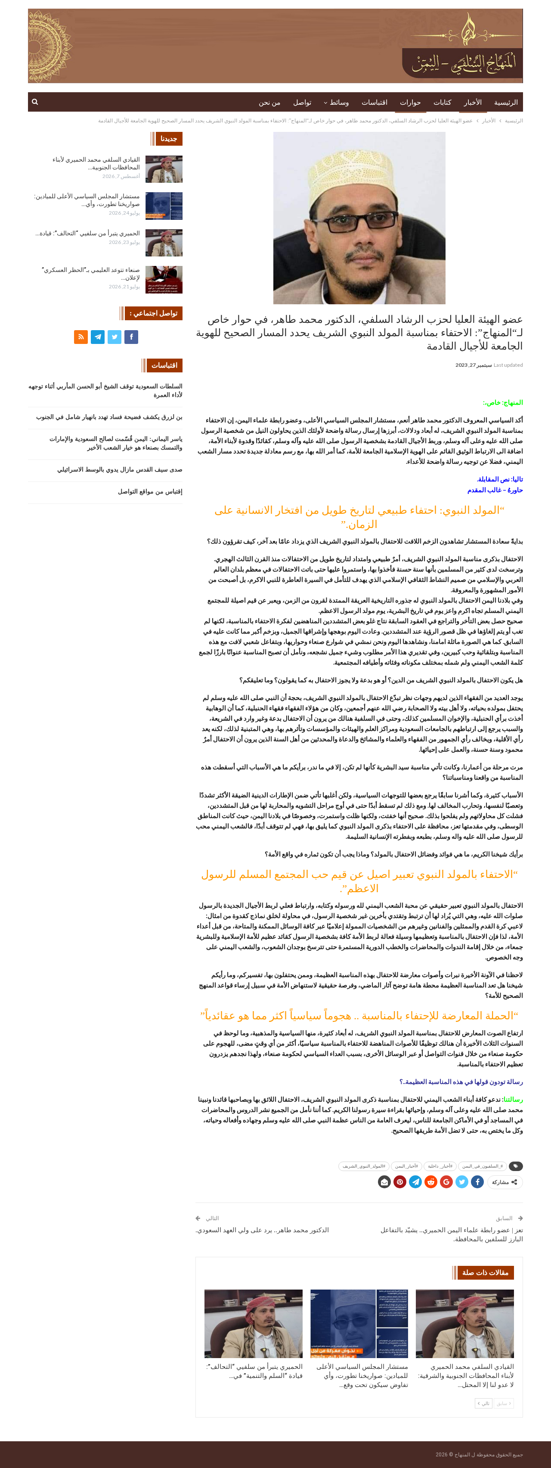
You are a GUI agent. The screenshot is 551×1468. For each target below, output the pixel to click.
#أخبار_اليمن (406, 1166)
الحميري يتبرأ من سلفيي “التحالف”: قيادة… (87, 233)
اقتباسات (374, 102)
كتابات (442, 102)
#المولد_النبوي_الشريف (364, 1166)
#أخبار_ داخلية (440, 1166)
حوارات (410, 102)
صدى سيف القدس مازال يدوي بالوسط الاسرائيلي (120, 469)
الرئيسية (506, 102)
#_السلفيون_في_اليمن (482, 1166)
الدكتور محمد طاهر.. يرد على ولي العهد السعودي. (262, 1230)
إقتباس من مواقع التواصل (150, 491)
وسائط (339, 102)
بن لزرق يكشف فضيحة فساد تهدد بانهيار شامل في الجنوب (109, 417)
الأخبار (473, 102)
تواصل (302, 102)
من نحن (270, 102)
